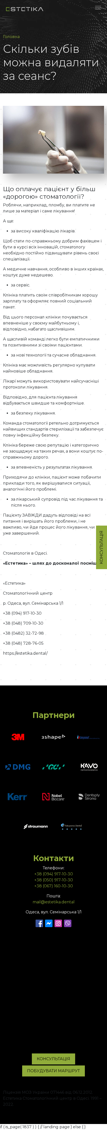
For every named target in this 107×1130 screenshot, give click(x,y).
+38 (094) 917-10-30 (53, 874)
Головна (11, 36)
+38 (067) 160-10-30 (53, 886)
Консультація (53, 1058)
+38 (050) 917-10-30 (53, 880)
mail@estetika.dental (54, 902)
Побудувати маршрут (53, 1070)
